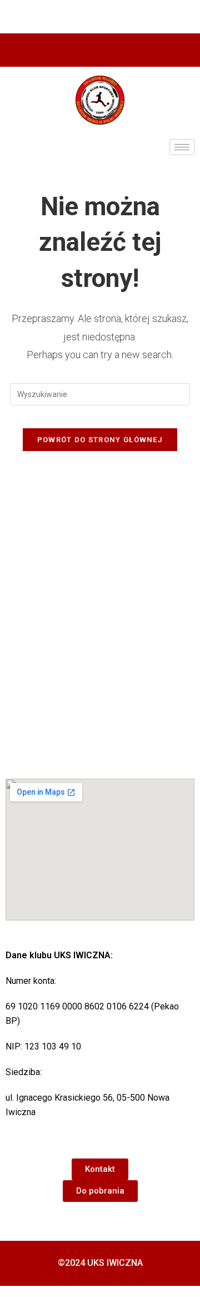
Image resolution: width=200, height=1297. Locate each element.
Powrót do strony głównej (100, 439)
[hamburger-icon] (181, 147)
